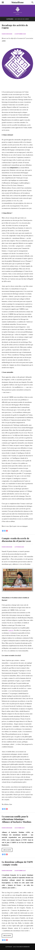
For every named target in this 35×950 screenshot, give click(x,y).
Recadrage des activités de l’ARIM (15, 26)
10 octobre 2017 (20, 827)
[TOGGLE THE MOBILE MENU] (3, 2)
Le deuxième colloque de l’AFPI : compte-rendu (17, 863)
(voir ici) (11, 630)
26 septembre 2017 (20, 870)
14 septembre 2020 (20, 33)
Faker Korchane (7, 33)
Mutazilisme (17, 2)
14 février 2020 (19, 546)
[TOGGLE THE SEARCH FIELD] (32, 2)
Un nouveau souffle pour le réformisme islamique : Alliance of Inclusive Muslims (16, 819)
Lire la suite (7, 850)
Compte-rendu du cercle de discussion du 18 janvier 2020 (16, 539)
